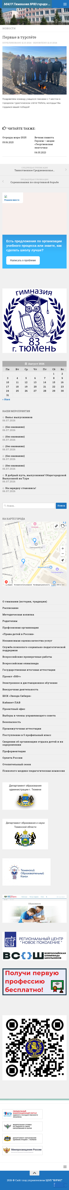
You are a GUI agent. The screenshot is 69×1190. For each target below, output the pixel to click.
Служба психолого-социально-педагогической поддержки (33, 648)
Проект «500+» (11, 676)
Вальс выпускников (18, 417)
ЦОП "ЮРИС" (54, 1180)
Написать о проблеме (23, 260)
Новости (9, 28)
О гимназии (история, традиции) (24, 601)
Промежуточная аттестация (21, 728)
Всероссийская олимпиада (20, 663)
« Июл (6, 399)
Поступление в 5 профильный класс (26, 735)
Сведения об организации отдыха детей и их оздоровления (32, 743)
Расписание (10, 607)
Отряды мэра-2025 (14, 137)
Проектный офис (13, 708)
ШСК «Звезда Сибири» (16, 695)
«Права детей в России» (18, 634)
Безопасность (11, 722)
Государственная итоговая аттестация (28, 669)
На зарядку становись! (20, 488)
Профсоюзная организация (20, 627)
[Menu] (65, 4)
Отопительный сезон (16, 764)
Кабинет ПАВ (11, 702)
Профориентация (14, 751)
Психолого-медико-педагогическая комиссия (33, 770)
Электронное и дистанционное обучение (29, 682)
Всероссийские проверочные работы (27, 656)
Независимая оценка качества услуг (27, 640)
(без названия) (15, 426)
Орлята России (12, 757)
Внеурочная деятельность (20, 689)
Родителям (9, 621)
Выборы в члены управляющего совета (29, 715)
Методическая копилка (18, 614)
